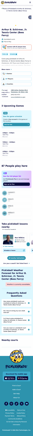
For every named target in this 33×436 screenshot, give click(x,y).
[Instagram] (11, 404)
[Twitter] (22, 404)
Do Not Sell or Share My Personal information (16, 423)
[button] (5, 54)
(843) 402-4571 (15, 94)
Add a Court (16, 389)
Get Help (16, 393)
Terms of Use (21, 410)
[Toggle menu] (30, 2)
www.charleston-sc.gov (18, 97)
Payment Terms (9, 416)
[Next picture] (30, 17)
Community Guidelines (15, 419)
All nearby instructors (16, 258)
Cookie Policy (21, 413)
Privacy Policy (9, 413)
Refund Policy (21, 416)
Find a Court (16, 385)
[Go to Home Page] (9, 2)
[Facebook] (6, 404)
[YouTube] (27, 404)
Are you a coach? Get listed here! (15, 263)
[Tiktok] (16, 404)
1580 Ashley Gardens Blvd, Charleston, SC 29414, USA (19, 91)
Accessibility (11, 410)
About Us (16, 397)
